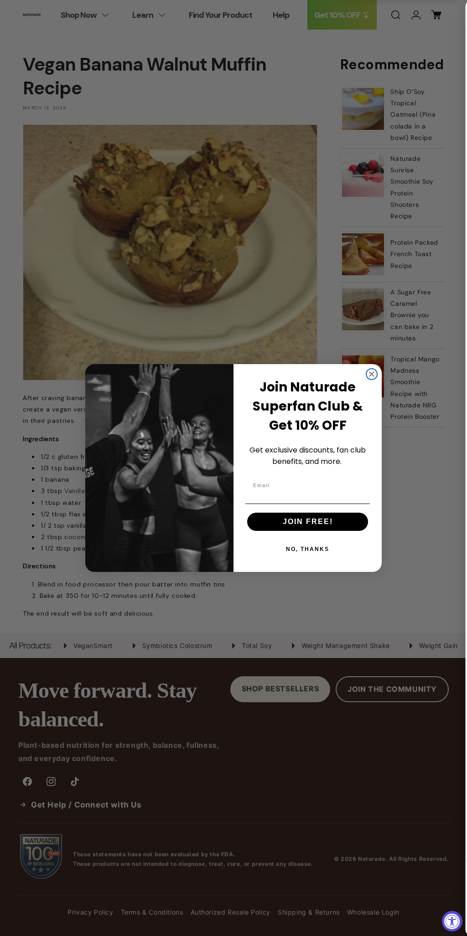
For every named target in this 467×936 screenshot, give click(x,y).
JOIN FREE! (308, 521)
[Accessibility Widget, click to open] (452, 921)
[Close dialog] (371, 374)
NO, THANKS (307, 549)
